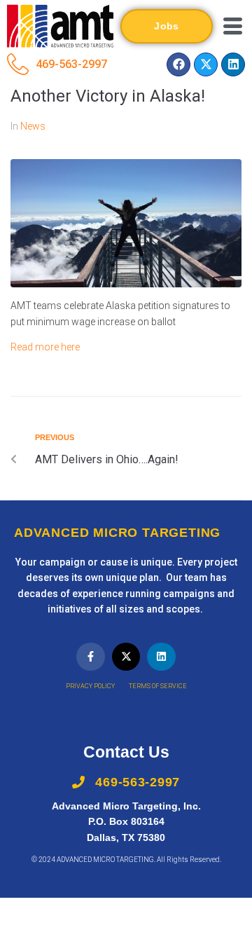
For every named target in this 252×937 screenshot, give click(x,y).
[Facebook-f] (90, 657)
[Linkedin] (233, 64)
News (33, 126)
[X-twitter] (206, 64)
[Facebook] (178, 64)
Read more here (45, 347)
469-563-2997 (71, 64)
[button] (232, 26)
